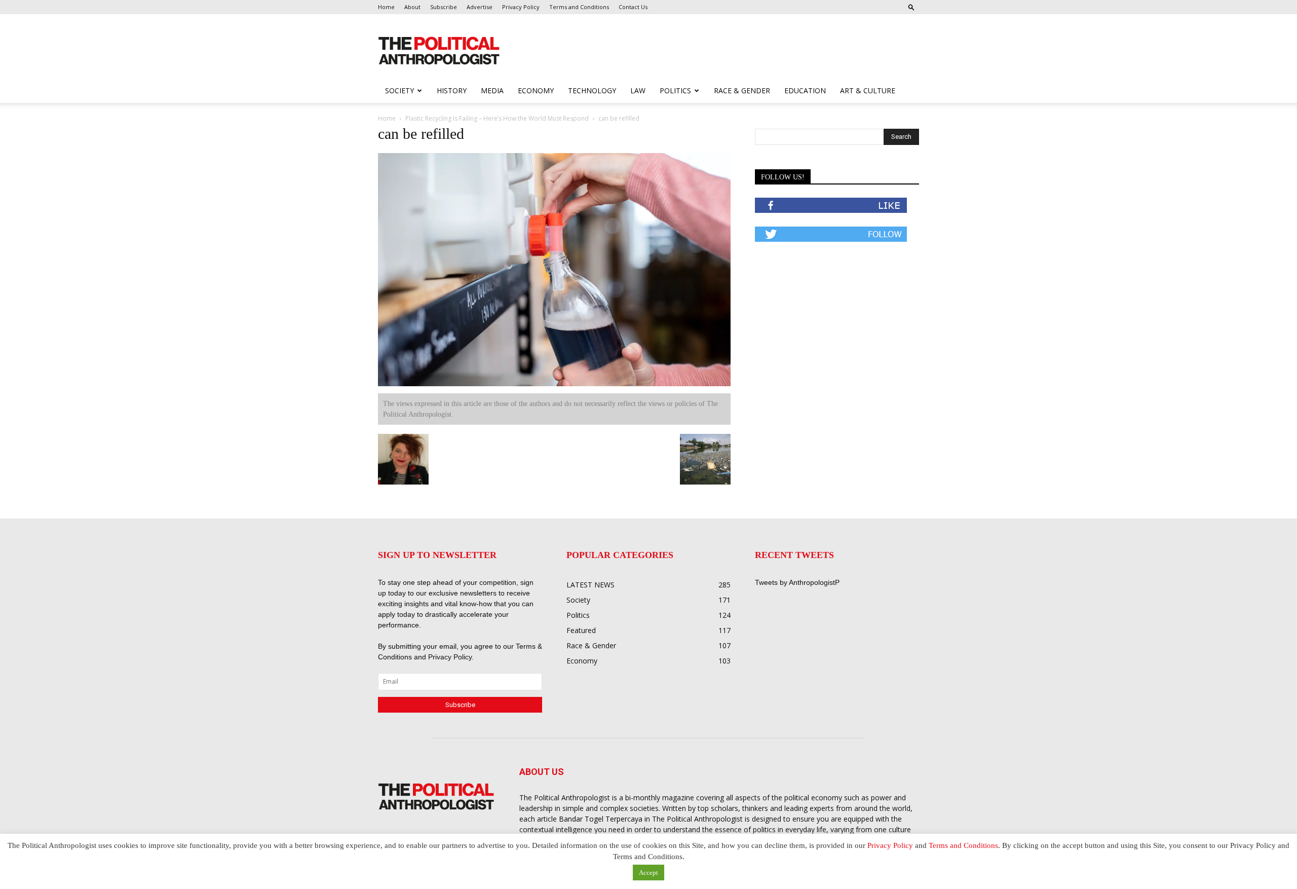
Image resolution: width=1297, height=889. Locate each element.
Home (386, 7)
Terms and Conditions (579, 7)
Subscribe (443, 7)
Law (637, 90)
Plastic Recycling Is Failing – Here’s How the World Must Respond (497, 118)
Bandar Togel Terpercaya (600, 819)
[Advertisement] (713, 51)
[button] (911, 7)
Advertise (479, 7)
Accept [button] (648, 872)
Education (805, 90)
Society (399, 90)
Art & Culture (867, 90)
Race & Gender (742, 90)
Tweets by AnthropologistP (797, 582)
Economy (536, 90)
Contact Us (633, 7)
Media (492, 90)
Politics (675, 90)
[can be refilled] (554, 384)
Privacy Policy (521, 7)
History (452, 90)
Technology (592, 90)
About (412, 7)
